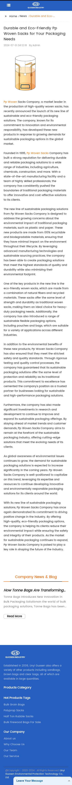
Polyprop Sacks (14, 710)
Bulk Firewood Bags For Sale (22, 722)
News (23, 16)
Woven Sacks (40, 153)
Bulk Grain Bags (14, 705)
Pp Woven (10, 102)
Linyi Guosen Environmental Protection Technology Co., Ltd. (35, 774)
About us (10, 738)
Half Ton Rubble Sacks (18, 716)
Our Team (10, 750)
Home (13, 16)
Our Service (11, 756)
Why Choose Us (14, 744)
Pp (29, 153)
